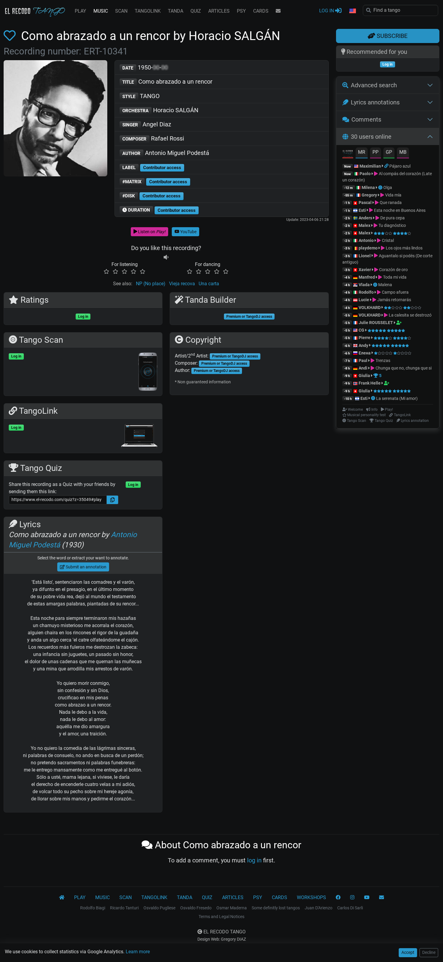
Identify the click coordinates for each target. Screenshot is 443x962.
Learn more (138, 951)
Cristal (387, 240)
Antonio (366, 240)
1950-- (145, 67)
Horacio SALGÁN (160, 110)
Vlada (364, 284)
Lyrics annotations (375, 102)
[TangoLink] (386, 166)
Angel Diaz (146, 124)
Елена (365, 353)
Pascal (365, 202)
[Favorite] (11, 36)
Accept (407, 952)
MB (403, 152)
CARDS (261, 11)
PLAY (80, 11)
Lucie (364, 299)
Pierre (364, 337)
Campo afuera (394, 292)
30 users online (371, 136)
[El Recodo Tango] (61, 898)
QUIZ (195, 11)
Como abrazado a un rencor (167, 81)
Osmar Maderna (231, 907)
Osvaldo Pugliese (159, 907)
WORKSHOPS (311, 897)
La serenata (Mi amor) (397, 398)
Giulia (364, 375)
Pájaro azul (399, 166)
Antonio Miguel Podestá (165, 152)
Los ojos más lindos (403, 248)
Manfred (367, 277)
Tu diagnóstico (392, 225)
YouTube (187, 231)
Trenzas (382, 360)
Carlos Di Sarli (350, 907)
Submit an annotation (85, 567)
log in (254, 860)
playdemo (368, 248)
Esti (362, 210)
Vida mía (392, 195)
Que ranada (390, 202)
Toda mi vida (394, 277)
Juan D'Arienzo (318, 907)
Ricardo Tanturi (124, 907)
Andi (363, 368)
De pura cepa (391, 217)
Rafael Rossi (153, 138)
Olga (387, 187)
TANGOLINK (148, 11)
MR (361, 152)
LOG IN (327, 11)
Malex (364, 225)
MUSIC (100, 11)
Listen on (151, 231)
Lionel (365, 255)
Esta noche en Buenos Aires (399, 210)
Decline (428, 952)
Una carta (209, 283)
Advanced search (374, 85)
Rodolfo (366, 292)
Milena (368, 187)
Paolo (365, 173)
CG (361, 330)
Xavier (365, 269)
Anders (365, 217)
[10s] (166, 257)
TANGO (141, 96)
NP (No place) (150, 283)
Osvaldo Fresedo (196, 907)
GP (389, 152)
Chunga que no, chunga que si (403, 368)
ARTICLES (219, 11)
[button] (352, 11)
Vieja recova (182, 283)
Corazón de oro (392, 269)
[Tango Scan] (380, 187)
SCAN (121, 11)
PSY (241, 11)
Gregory (369, 195)
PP (375, 152)
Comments (366, 119)
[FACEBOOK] (338, 898)
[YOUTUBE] (366, 898)
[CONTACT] (278, 11)
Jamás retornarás (393, 299)
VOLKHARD (370, 307)
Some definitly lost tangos (276, 907)
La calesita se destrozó (409, 315)
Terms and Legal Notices (221, 916)
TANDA (175, 11)
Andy (363, 345)
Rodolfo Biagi (92, 907)
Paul (363, 360)
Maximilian (370, 166)
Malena (385, 284)
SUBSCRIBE (391, 35)
